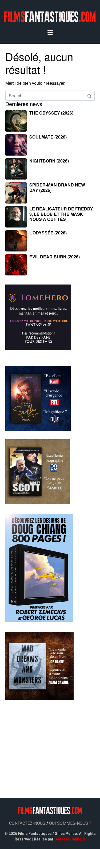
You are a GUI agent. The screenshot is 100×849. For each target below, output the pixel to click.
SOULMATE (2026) (48, 137)
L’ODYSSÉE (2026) (48, 233)
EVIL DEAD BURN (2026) (54, 257)
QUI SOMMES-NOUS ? (70, 823)
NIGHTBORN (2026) (49, 161)
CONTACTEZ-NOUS (27, 823)
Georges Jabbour (69, 839)
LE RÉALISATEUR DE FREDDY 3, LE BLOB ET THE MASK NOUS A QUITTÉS (61, 214)
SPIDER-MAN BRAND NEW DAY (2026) (57, 187)
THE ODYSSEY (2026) (51, 113)
